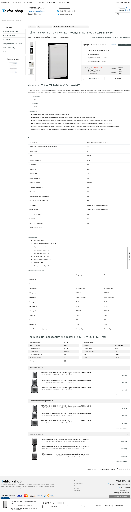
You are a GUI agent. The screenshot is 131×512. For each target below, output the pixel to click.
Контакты (52, 2)
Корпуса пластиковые (10, 31)
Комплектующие (9, 35)
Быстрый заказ (94, 78)
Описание (70, 506)
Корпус (117, 354)
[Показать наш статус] (13, 68)
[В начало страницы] (127, 505)
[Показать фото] (31, 44)
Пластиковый (119, 345)
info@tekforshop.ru (122, 492)
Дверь (117, 348)
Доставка (40, 2)
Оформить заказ (122, 14)
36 (115, 342)
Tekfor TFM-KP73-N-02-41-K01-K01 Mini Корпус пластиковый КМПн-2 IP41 (66, 373)
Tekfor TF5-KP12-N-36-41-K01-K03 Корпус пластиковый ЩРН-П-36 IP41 (65, 446)
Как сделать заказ (86, 506)
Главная (32, 27)
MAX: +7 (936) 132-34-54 (67, 11)
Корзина (107, 505)
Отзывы (77, 506)
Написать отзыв (92, 469)
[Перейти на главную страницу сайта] (12, 11)
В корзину (117, 78)
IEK (65, 361)
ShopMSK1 (125, 487)
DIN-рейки (6, 39)
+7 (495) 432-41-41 (37, 8)
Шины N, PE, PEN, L (9, 48)
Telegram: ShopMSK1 (66, 14)
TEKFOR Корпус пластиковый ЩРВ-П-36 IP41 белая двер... (24, 508)
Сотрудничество (79, 483)
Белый (117, 358)
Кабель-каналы (8, 52)
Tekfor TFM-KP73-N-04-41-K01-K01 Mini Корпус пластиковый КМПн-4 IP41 (66, 380)
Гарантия (18, 2)
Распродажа (78, 481)
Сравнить (98, 505)
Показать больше (121, 395)
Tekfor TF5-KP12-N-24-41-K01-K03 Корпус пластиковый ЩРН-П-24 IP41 (65, 439)
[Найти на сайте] (128, 20)
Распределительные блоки (12, 44)
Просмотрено (119, 505)
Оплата (29, 2)
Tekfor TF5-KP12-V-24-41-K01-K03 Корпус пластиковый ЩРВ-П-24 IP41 (65, 454)
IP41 (116, 351)
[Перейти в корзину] (116, 9)
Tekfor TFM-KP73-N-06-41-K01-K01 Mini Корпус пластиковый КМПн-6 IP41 (66, 388)
